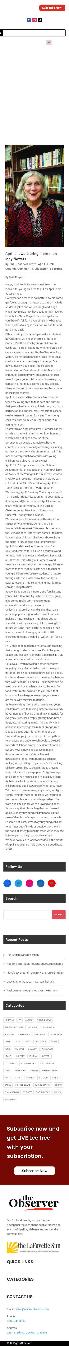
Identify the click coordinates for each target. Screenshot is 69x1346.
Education (41, 268)
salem (8, 1085)
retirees (56, 1078)
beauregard (47, 1027)
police (18, 1078)
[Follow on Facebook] (29, 20)
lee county (11, 1063)
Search (58, 914)
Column (10, 268)
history (20, 1056)
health (8, 1056)
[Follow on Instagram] (34, 20)
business (9, 1034)
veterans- (10, 1099)
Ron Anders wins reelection (23, 954)
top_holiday (43, 1092)
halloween (47, 1049)
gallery (32, 1049)
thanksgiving (12, 1092)
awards (32, 1027)
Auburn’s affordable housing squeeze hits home (35, 963)
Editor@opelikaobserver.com (32, 1309)
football (19, 1049)
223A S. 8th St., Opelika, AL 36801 (27, 1332)
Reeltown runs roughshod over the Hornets (32, 990)
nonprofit (20, 1070)
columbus (56, 1034)
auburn (29, 1020)
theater (27, 1092)
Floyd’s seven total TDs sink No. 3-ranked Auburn (35, 972)
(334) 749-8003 (16, 1320)
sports (59, 1085)
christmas (24, 1034)
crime (8, 1042)
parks (8, 1078)
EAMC (18, 1042)
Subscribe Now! (52, 7)
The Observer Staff (22, 264)
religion (43, 1078)
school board (23, 1085)
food (7, 1049)
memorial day (28, 1063)
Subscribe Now (34, 1171)
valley (57, 1092)
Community (25, 268)
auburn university (15, 1027)
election (41, 1042)
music (8, 1070)
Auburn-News (44, 1020)
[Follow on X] (40, 20)
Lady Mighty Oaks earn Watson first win (30, 981)
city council (41, 1034)
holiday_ (33, 1056)
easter (28, 1042)
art (20, 1020)
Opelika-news (49, 1070)
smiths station (42, 1085)
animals (9, 1020)
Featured (56, 268)
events (54, 1042)
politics (30, 1078)
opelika (34, 1070)
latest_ (46, 1056)
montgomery (47, 1063)
